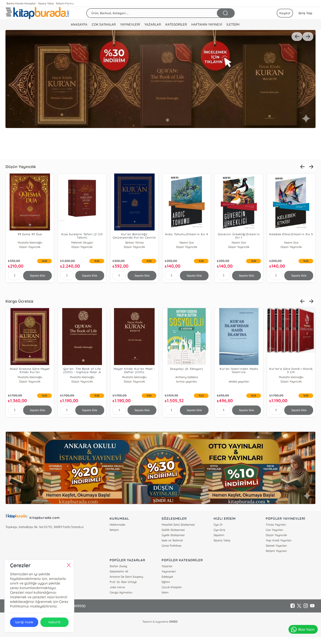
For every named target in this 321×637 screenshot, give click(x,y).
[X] (299, 606)
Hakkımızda (117, 524)
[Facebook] (292, 606)
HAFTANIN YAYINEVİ (206, 24)
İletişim (114, 530)
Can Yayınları (274, 530)
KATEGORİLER (176, 24)
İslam (165, 592)
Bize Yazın (306, 629)
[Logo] (37, 13)
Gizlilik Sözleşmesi (173, 530)
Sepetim (219, 535)
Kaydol (284, 13)
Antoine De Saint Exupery (126, 576)
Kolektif (239, 377)
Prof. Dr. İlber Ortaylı (123, 582)
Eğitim (166, 582)
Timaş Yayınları (276, 524)
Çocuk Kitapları (172, 587)
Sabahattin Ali (119, 571)
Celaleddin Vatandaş (186, 377)
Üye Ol (218, 524)
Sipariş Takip (46, 3)
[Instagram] (305, 606)
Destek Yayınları (276, 545)
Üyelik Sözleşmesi (173, 535)
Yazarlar (167, 566)
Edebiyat (167, 576)
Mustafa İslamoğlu (30, 242)
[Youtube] (312, 606)
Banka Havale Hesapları (21, 3)
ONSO (173, 621)
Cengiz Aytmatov (121, 592)
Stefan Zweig (118, 566)
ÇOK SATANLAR (104, 24)
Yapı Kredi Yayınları (279, 540)
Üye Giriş (219, 530)
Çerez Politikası (171, 545)
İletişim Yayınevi (276, 551)
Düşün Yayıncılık (20, 166)
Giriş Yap (305, 13)
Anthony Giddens (30, 377)
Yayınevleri (169, 571)
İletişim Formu (64, 3)
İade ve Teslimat (172, 540)
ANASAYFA (79, 24)
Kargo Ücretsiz (19, 301)
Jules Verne (117, 587)
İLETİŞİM (232, 24)
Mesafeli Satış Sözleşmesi (178, 524)
